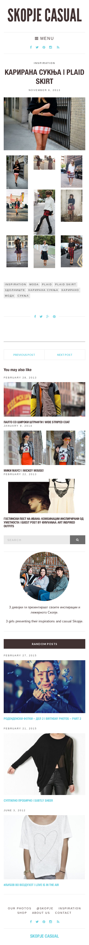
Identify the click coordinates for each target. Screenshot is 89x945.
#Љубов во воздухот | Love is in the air (31, 885)
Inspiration (44, 63)
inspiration (15, 284)
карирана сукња (43, 290)
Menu (46, 38)
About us (41, 912)
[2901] (17, 172)
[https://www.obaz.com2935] (17, 205)
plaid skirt (65, 284)
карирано (70, 290)
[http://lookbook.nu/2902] (44, 162)
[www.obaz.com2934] (72, 171)
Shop (22, 912)
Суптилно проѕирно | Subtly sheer (28, 800)
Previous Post (24, 354)
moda (34, 284)
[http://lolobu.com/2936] (44, 212)
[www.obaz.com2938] (17, 251)
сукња (23, 295)
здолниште (15, 290)
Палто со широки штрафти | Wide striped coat (37, 422)
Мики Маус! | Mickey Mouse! (24, 470)
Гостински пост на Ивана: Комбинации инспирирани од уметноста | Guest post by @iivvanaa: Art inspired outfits (44, 522)
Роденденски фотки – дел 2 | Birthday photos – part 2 (42, 718)
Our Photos (19, 908)
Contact (63, 912)
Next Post (64, 354)
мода (9, 295)
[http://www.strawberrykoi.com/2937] (72, 205)
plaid (47, 284)
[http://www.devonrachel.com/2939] (44, 251)
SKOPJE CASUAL (44, 15)
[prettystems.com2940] (72, 251)
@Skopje (45, 908)
